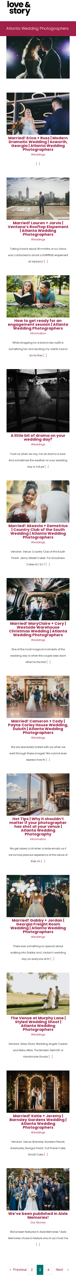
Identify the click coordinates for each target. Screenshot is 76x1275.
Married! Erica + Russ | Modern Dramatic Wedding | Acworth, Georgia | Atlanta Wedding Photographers (38, 143)
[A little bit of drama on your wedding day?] (38, 400)
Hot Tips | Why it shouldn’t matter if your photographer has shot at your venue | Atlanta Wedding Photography (38, 826)
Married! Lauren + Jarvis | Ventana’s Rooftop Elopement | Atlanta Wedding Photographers (38, 228)
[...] (38, 164)
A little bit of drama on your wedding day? (38, 437)
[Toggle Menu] (67, 8)
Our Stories (38, 1222)
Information (38, 333)
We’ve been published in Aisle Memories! (38, 1215)
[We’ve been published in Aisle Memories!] (38, 1189)
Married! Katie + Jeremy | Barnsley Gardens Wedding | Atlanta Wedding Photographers (38, 1121)
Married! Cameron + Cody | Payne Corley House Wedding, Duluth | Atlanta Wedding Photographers (38, 726)
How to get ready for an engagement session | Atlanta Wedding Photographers (38, 324)
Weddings (38, 154)
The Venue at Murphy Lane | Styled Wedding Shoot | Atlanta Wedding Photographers (38, 1023)
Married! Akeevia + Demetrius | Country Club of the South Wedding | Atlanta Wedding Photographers (38, 531)
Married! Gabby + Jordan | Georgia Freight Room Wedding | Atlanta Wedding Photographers (38, 926)
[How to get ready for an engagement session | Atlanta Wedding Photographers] (38, 296)
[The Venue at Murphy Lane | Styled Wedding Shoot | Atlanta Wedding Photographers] (38, 994)
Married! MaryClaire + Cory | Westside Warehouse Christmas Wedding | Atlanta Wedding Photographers (38, 629)
